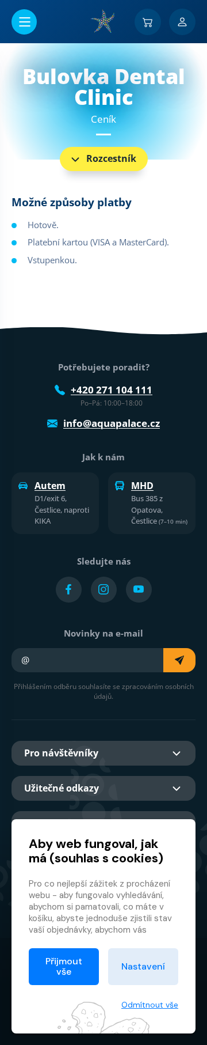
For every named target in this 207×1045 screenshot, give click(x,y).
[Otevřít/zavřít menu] (24, 22)
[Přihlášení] (182, 22)
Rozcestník (111, 158)
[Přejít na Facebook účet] (69, 590)
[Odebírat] (179, 660)
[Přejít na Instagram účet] (104, 590)
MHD (142, 485)
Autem (50, 485)
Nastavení (143, 966)
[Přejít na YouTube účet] (139, 590)
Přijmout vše (63, 966)
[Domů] (103, 21)
